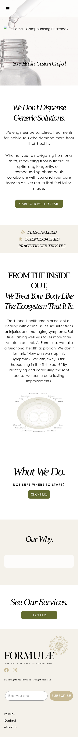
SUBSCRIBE (61, 695)
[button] (5, 9)
